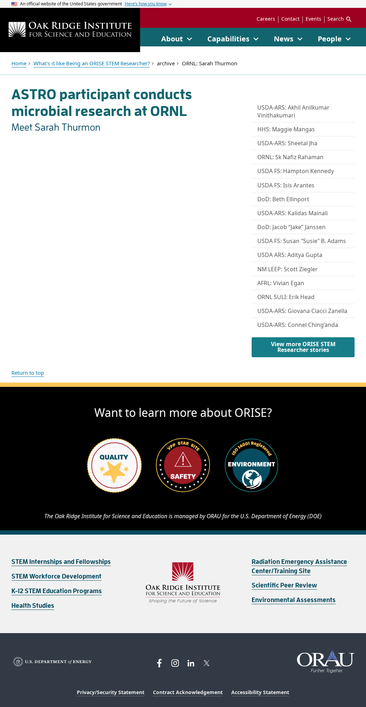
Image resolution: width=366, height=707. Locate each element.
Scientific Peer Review (284, 585)
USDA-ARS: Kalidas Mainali (292, 213)
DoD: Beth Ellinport (283, 199)
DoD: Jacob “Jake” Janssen (291, 227)
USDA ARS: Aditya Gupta (289, 255)
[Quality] (114, 465)
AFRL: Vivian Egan (280, 283)
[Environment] (251, 465)
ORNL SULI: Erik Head (286, 297)
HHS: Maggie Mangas (286, 129)
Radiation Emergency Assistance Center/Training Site (299, 566)
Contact (290, 18)
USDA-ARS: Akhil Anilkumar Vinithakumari (293, 111)
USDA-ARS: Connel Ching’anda (297, 325)
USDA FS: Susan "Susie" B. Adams (301, 241)
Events (313, 18)
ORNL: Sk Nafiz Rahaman (290, 157)
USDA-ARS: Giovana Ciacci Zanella (302, 311)
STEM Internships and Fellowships (61, 562)
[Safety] (183, 465)
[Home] (70, 30)
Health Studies (32, 605)
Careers (266, 18)
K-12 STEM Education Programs (56, 591)
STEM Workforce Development (56, 576)
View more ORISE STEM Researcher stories (303, 347)
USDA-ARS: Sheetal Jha (287, 143)
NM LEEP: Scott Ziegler (287, 269)
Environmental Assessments (294, 600)
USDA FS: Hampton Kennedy (295, 171)
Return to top (27, 372)
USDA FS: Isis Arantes (286, 185)
